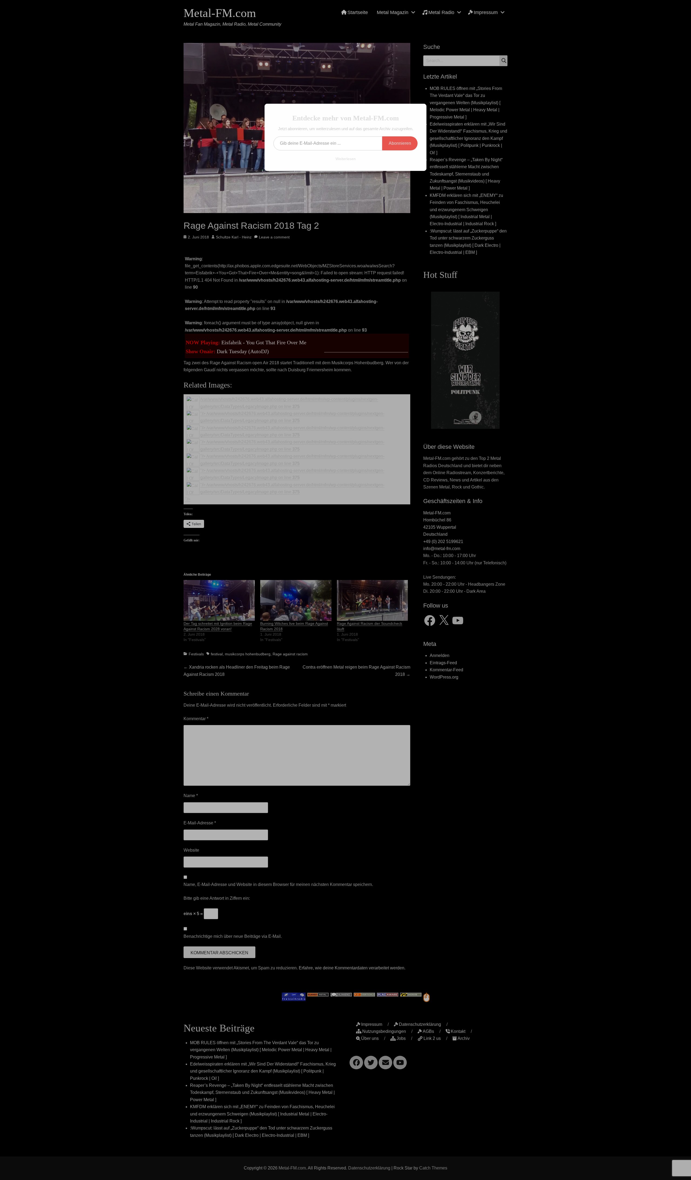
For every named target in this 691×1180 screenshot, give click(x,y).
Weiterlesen (346, 159)
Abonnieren (400, 143)
